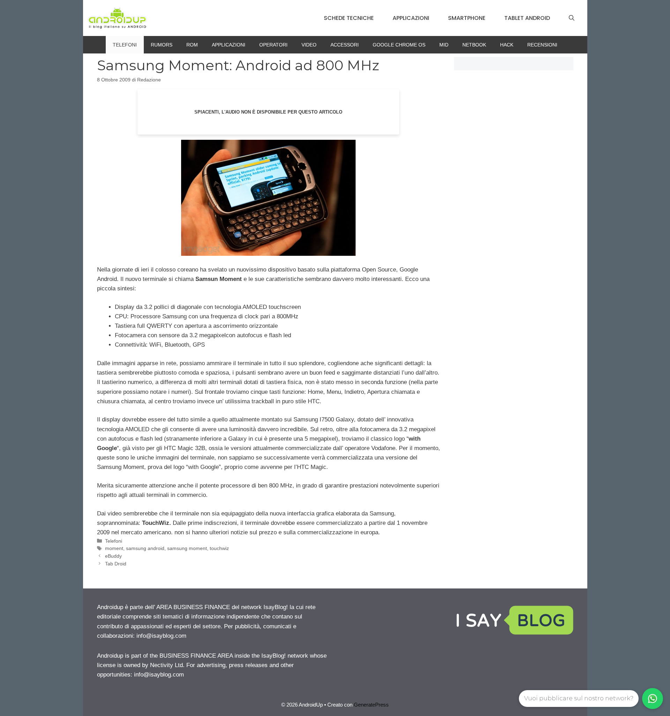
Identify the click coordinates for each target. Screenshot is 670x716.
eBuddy (113, 556)
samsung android (145, 548)
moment (114, 548)
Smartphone (466, 18)
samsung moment (187, 548)
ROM (192, 45)
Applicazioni (411, 18)
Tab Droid (115, 563)
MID (443, 45)
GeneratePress (371, 705)
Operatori (273, 45)
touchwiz (219, 548)
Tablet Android (527, 18)
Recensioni (542, 45)
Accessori (344, 45)
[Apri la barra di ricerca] (571, 18)
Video (309, 45)
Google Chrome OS (399, 45)
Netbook (474, 45)
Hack (506, 45)
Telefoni (125, 45)
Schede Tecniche (349, 18)
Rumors (161, 45)
